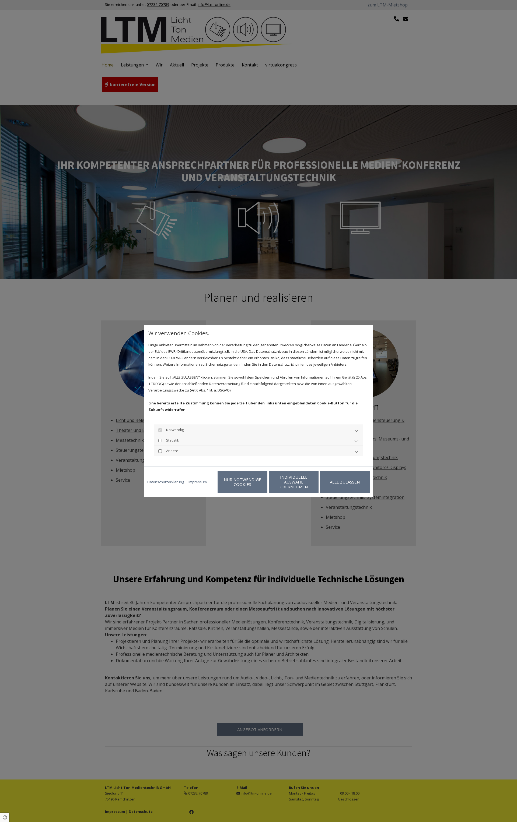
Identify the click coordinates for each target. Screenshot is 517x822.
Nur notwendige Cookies (242, 482)
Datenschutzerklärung (165, 481)
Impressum (197, 481)
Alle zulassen (345, 482)
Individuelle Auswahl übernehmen (294, 481)
